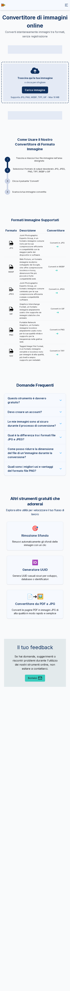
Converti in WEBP (56, 268)
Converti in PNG (57, 331)
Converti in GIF (58, 311)
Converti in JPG (57, 245)
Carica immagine (35, 90)
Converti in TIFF (57, 353)
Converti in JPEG (57, 291)
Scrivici (32, 678)
